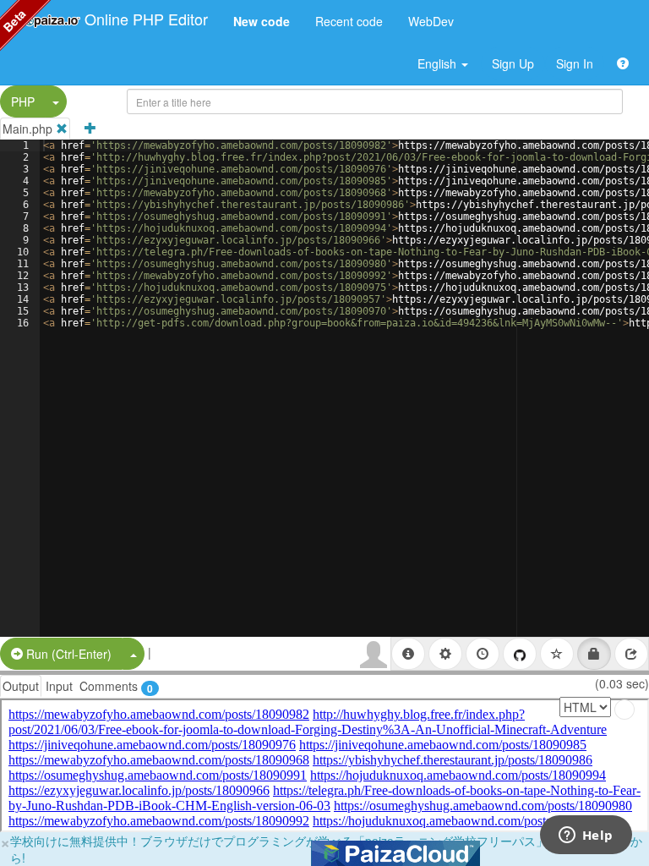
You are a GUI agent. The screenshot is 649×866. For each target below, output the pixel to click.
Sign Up (513, 63)
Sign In (574, 63)
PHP (23, 101)
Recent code (349, 21)
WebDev (431, 21)
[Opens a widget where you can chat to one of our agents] (585, 836)
